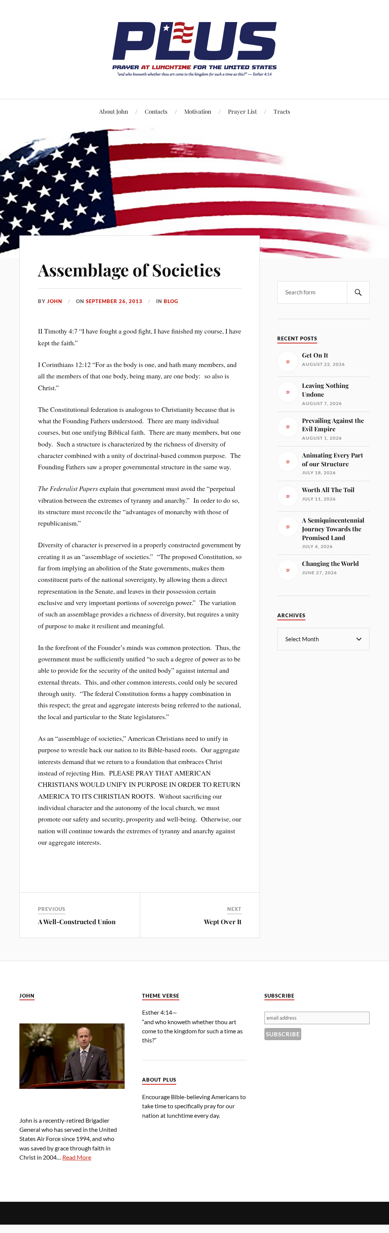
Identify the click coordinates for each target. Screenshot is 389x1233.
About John (113, 111)
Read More (76, 1157)
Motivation (197, 111)
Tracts (282, 111)
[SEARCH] (358, 292)
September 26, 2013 (114, 301)
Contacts (156, 111)
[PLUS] (194, 76)
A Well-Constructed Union (76, 921)
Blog (171, 301)
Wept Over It (223, 921)
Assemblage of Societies (129, 269)
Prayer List (242, 111)
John (54, 301)
